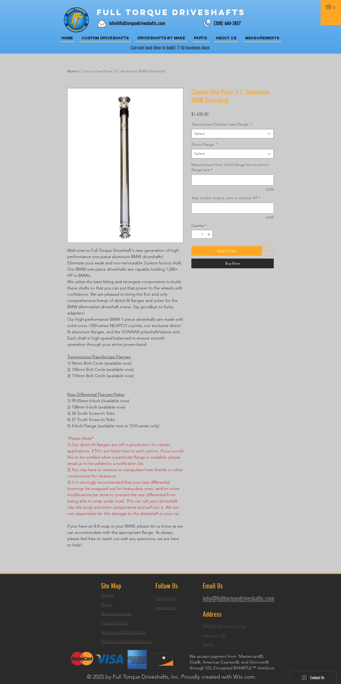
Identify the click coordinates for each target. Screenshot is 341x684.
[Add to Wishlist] (269, 251)
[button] (332, 6)
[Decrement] (195, 234)
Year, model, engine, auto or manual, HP (225, 198)
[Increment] (209, 234)
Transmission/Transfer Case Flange (221, 124)
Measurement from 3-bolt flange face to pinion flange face (230, 167)
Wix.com (244, 676)
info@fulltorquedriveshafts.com (137, 23)
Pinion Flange (204, 144)
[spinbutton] (202, 234)
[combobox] (232, 133)
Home (72, 71)
